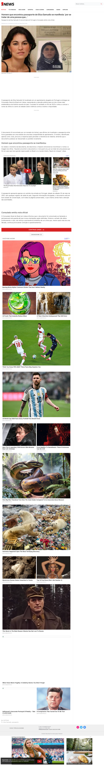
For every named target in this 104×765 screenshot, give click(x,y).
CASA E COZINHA (40, 9)
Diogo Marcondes (23, 23)
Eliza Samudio (7, 722)
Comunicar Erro (35, 234)
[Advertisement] (36, 88)
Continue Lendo (35, 230)
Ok (39, 761)
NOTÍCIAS (3, 9)
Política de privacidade (19, 728)
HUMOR (58, 9)
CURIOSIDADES (50, 9)
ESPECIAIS (65, 9)
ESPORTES (30, 9)
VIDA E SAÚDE (21, 9)
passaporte (15, 722)
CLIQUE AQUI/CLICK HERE (54, 729)
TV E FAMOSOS (12, 9)
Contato (11, 728)
